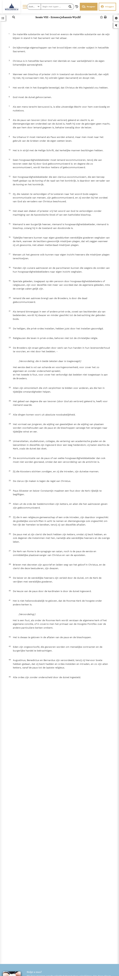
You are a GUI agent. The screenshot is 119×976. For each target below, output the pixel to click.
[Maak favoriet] (101, 17)
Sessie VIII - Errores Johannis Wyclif (58, 17)
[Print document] (105, 17)
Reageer (91, 7)
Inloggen (109, 7)
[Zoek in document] (13, 17)
